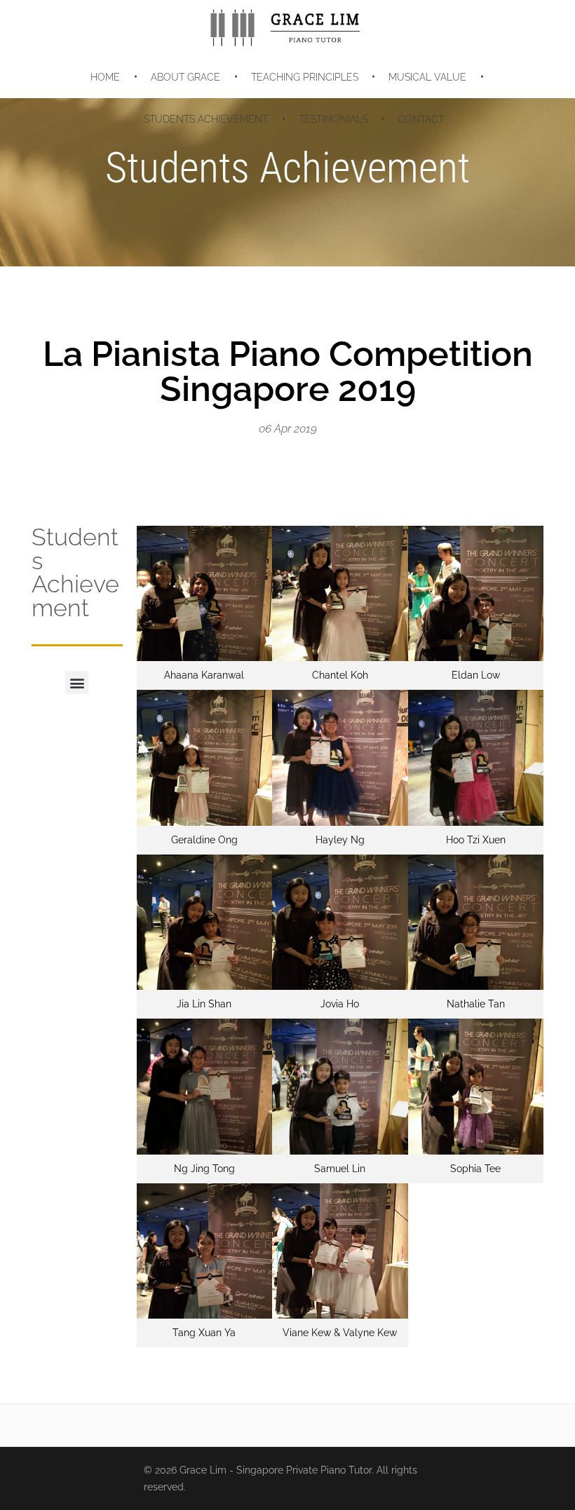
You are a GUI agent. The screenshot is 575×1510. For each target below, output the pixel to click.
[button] (76, 682)
